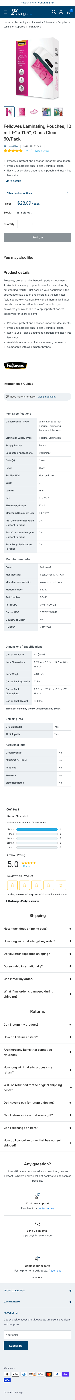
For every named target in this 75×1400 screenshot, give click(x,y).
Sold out (37, 237)
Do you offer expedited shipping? (27, 954)
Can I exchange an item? (21, 1128)
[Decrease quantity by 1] (21, 224)
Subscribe (15, 1345)
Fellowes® (11, 146)
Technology (21, 22)
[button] (68, 12)
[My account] (61, 12)
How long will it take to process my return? (28, 1069)
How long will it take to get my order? (29, 941)
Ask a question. (47, 396)
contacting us (46, 1208)
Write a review (42, 151)
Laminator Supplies (14, 26)
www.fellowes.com (51, 582)
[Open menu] (5, 12)
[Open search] (54, 12)
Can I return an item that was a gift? (28, 1115)
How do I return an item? (21, 1037)
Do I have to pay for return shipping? (29, 1102)
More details (13, 180)
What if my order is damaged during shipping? (28, 994)
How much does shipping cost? (26, 928)
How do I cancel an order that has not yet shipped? (32, 1142)
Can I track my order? (18, 979)
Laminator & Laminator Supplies (49, 22)
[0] (68, 12)
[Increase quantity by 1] (44, 224)
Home (7, 22)
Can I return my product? (21, 1024)
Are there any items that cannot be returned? (28, 1052)
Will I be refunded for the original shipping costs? (33, 1087)
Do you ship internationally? (23, 966)
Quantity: (9, 224)
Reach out (55, 1270)
